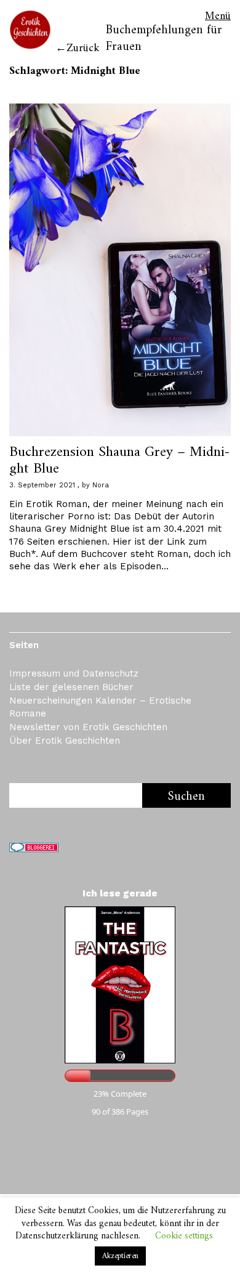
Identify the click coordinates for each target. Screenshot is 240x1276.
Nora (100, 485)
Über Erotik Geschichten (64, 740)
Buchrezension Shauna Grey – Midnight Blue (119, 460)
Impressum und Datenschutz (73, 673)
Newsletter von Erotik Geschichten (88, 727)
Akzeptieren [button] (120, 1256)
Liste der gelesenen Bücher (71, 687)
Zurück (83, 48)
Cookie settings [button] (184, 1236)
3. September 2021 (42, 485)
